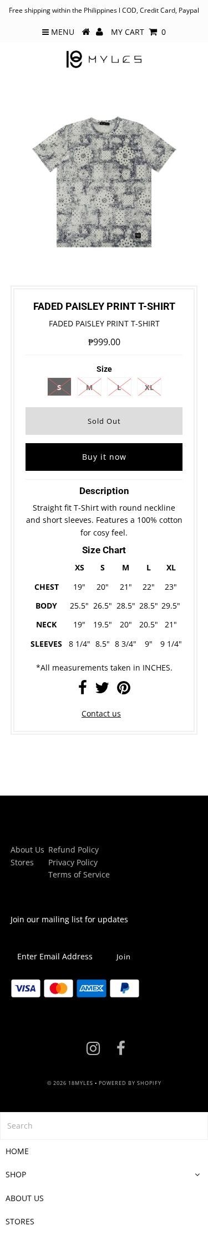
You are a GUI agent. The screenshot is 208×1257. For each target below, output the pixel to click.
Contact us (101, 713)
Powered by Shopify (130, 1083)
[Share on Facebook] (82, 690)
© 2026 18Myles (70, 1083)
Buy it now (104, 456)
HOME (17, 1151)
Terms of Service (79, 874)
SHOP (16, 1174)
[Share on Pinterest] (123, 690)
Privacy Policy (73, 862)
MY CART (138, 32)
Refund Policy (73, 849)
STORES (20, 1221)
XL (149, 387)
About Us (27, 849)
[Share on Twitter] (102, 690)
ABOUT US (25, 1198)
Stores (22, 862)
